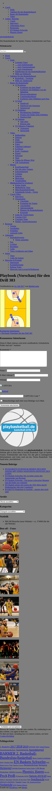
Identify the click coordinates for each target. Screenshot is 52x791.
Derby (2, 762)
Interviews (14, 23)
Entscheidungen (21, 172)
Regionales (14, 28)
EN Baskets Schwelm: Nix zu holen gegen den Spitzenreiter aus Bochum (24, 477)
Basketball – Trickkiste (24, 78)
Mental (13, 165)
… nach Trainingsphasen (25, 67)
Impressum (14, 262)
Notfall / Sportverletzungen (26, 222)
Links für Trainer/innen (24, 215)
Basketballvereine (17, 237)
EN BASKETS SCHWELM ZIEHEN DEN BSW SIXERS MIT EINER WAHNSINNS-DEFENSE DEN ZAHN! (27, 471)
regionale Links (16, 233)
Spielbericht (37, 779)
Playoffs (46, 772)
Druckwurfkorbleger (28, 94)
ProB (11, 775)
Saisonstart (9, 780)
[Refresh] (4, 391)
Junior (7, 253)
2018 (19, 746)
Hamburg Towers (18, 765)
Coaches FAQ (21, 217)
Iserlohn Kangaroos (19, 768)
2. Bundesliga (5, 747)
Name (3, 370)
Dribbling (19, 142)
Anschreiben (25, 206)
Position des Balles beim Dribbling (34, 115)
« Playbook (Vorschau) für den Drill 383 (16, 333)
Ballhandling (20, 135)
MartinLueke (34, 286)
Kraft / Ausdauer (21, 151)
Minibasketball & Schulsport (21, 183)
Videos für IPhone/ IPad (24, 160)
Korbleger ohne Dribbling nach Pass (34, 99)
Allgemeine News (17, 26)
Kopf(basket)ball (22, 167)
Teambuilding (20, 181)
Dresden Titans (8, 762)
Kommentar (5, 350)
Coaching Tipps (21, 219)
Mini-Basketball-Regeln (24, 190)
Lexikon (13, 244)
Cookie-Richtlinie (7, 736)
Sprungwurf (25, 108)
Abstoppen (24, 128)
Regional (8, 224)
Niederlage (4, 772)
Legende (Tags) (21, 62)
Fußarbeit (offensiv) (23, 146)
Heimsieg (43, 765)
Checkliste (24, 201)
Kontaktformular (16, 265)
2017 (13, 746)
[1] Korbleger (20, 85)
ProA (3, 775)
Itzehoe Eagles (30, 768)
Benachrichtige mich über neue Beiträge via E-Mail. (23, 401)
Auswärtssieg (22, 750)
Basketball (24, 758)
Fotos (11, 765)
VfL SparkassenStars (34, 782)
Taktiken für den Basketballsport (23, 12)
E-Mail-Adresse (7, 375)
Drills (12, 10)
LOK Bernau (40, 768)
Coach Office (15, 194)
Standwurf (24, 103)
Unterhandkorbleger (28, 96)
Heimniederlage (31, 765)
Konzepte (24, 212)
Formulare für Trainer (28, 203)
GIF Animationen (22, 162)
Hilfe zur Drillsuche (23, 74)
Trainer (24, 782)
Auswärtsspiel (36, 749)
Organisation (20, 199)
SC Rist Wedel (23, 779)
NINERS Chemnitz (15, 772)
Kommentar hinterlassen (9, 331)
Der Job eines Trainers (24, 169)
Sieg (28, 780)
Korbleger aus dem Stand (30, 87)
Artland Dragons (44, 747)
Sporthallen (14, 228)
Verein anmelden (22, 240)
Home (7, 56)
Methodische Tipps (22, 187)
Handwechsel (25, 117)
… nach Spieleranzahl (24, 65)
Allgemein (9, 235)
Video (12, 16)
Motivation (19, 178)
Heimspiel (5, 768)
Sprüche (18, 176)
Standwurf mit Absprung (30, 106)
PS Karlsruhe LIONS (22, 776)
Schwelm (15, 780)
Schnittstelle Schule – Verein (26, 192)
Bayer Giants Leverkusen (41, 758)
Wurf (17, 158)
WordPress (13, 787)
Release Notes (15, 267)
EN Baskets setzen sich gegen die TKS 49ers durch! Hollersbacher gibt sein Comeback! (26, 486)
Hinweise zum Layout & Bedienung (24, 269)
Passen (18, 153)
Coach (7, 7)
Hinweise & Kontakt (13, 260)
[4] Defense (19, 119)
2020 (37, 747)
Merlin (24, 787)
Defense (18, 137)
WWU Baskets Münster (20, 785)
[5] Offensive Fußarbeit (24, 126)
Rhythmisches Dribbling (30, 112)
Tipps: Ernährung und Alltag (21, 251)
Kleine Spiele (20, 185)
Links (12, 249)
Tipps (12, 256)
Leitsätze (18, 174)
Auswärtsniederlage (8, 750)
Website (3, 380)
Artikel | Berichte (12, 19)
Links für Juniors (17, 258)
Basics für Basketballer (19, 14)
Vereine (13, 226)
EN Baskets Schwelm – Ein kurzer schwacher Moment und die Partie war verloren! (27, 481)
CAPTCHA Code (31, 396)
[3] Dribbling (20, 110)
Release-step (25, 124)
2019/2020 (32, 747)
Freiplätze (14, 231)
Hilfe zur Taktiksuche (23, 81)
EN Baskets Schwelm (19, 30)
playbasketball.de (7, 37)
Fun (11, 242)
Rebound (18, 156)
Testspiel (18, 782)
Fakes (17, 144)
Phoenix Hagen (16, 32)
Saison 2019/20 (37, 775)
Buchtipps (14, 247)
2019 (25, 746)
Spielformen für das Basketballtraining (30, 71)
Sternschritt (24, 131)
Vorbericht (6, 784)
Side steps (24, 121)
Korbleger (19, 149)
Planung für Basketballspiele (31, 210)
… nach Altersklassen (23, 69)
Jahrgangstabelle (26, 208)
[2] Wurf (18, 101)
